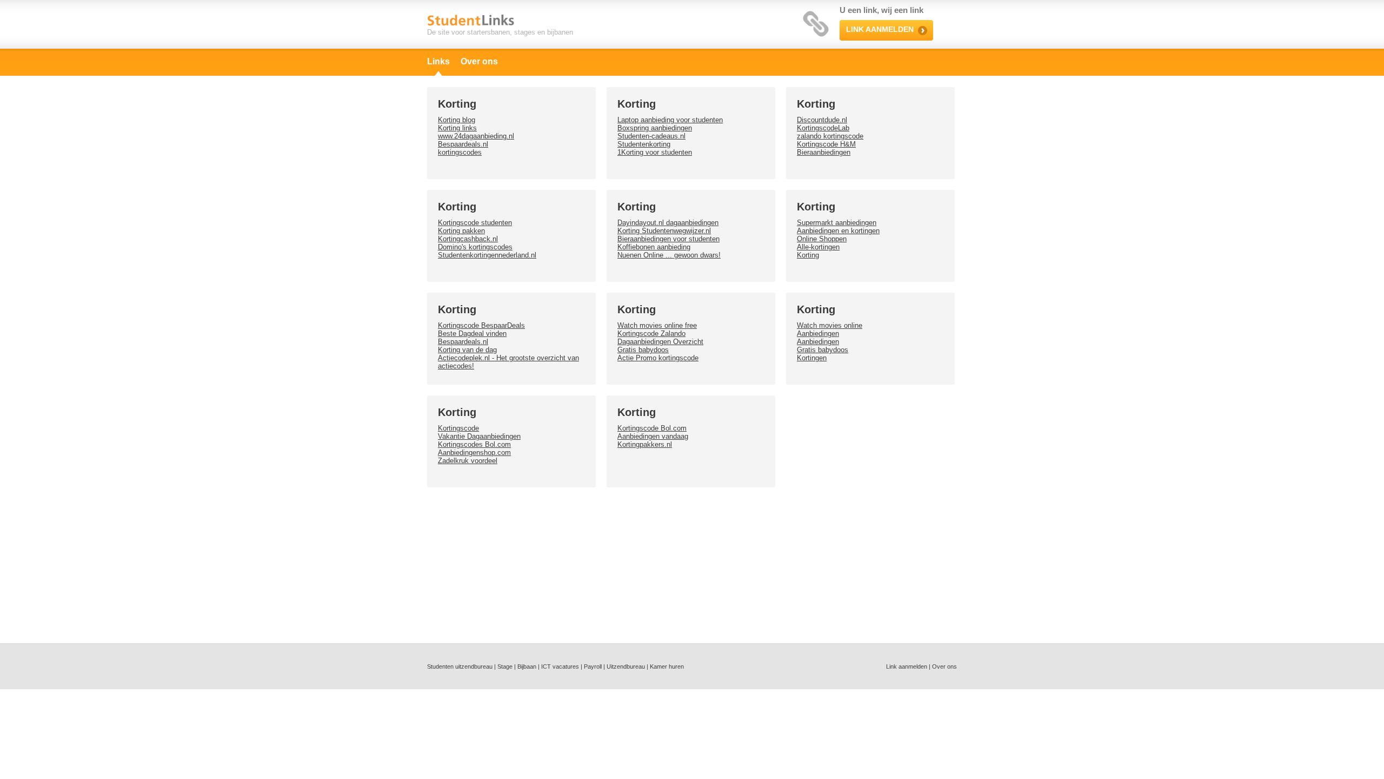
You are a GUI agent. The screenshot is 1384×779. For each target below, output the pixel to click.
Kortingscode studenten (475, 223)
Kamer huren (667, 666)
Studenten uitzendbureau (460, 666)
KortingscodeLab (823, 128)
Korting (808, 255)
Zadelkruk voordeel (467, 461)
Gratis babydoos (643, 350)
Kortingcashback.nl (468, 239)
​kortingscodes (460, 152)
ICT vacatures (560, 666)
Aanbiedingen (818, 333)
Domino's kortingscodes (475, 247)
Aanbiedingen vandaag (652, 436)
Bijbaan (526, 666)
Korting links (457, 128)
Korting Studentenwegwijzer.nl (664, 231)
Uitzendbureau (626, 666)
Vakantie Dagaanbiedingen (479, 436)
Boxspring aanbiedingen (654, 128)
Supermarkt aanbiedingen (836, 223)
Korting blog (456, 120)
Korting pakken (461, 231)
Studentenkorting (643, 144)
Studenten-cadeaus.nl (651, 136)
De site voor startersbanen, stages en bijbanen (500, 32)
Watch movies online (829, 325)
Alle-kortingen (818, 247)
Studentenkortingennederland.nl (487, 255)
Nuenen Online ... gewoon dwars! (669, 255)
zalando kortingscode (830, 136)
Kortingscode (458, 428)
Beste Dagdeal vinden (472, 333)
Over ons (479, 61)
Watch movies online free (657, 325)
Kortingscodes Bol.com (474, 444)
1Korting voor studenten (654, 152)
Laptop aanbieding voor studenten (670, 120)
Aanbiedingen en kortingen (838, 231)
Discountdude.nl (822, 120)
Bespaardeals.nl (463, 144)
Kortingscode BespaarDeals (481, 325)
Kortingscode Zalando (651, 333)
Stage (505, 666)
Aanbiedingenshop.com (474, 452)
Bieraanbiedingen (823, 152)
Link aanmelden (906, 666)
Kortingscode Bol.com (652, 428)
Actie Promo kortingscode (657, 358)
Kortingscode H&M (826, 144)
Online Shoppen (822, 239)
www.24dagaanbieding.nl (476, 136)
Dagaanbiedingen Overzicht (660, 342)
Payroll (593, 666)
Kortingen (812, 358)
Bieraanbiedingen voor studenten (668, 239)
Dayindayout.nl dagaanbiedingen (667, 223)
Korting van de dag (467, 350)
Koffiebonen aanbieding (653, 247)
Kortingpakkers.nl (644, 444)
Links (438, 61)
